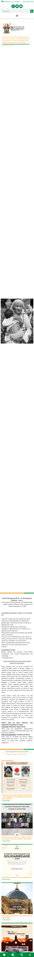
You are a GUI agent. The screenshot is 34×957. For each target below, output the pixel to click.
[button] (17, 15)
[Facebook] (17, 6)
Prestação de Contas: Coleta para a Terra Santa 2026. (17, 917)
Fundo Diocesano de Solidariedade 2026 (16, 877)
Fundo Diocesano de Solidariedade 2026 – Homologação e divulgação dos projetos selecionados (17, 797)
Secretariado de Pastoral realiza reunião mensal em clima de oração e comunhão (16, 838)
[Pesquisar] (31, 11)
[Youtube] (21, 6)
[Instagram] (13, 6)
